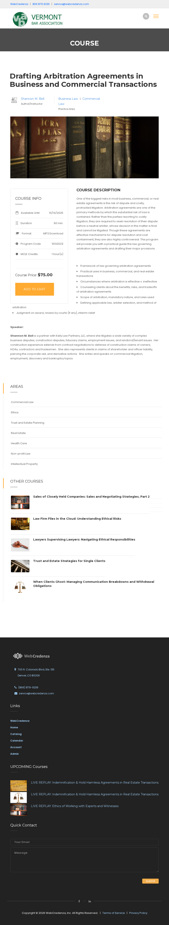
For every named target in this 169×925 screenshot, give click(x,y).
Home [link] (14, 727)
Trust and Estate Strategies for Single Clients (69, 561)
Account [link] (16, 747)
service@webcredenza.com (36, 693)
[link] (38, 19)
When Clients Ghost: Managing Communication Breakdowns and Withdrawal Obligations (93, 584)
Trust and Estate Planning (27, 423)
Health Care (19, 443)
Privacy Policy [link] (138, 913)
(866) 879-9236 (28, 687)
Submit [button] (150, 881)
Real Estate (18, 433)
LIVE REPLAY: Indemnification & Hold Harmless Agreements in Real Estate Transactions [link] (94, 782)
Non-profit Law (21, 454)
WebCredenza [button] (19, 4)
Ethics (15, 412)
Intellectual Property (24, 464)
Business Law (68, 99)
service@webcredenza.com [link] (71, 4)
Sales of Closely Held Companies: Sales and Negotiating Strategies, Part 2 (91, 496)
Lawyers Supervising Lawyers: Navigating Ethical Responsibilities (84, 539)
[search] (146, 16)
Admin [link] (14, 754)
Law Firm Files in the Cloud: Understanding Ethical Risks (77, 519)
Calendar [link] (16, 740)
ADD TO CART (34, 289)
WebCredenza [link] (19, 721)
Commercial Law (22, 402)
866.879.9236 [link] (41, 4)
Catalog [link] (16, 734)
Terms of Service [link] (113, 913)
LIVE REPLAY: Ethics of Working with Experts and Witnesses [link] (75, 806)
